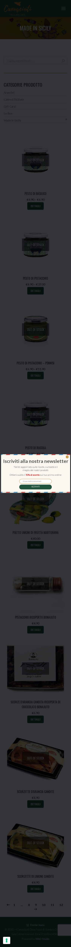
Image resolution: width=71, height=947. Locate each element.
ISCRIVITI (35, 487)
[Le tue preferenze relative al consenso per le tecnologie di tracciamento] (6, 940)
